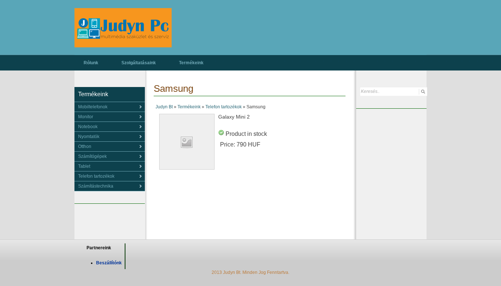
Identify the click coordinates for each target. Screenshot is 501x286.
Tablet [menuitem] (84, 166)
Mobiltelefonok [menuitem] (92, 106)
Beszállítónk (109, 262)
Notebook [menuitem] (88, 126)
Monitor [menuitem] (85, 116)
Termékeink (191, 62)
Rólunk (91, 62)
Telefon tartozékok (223, 106)
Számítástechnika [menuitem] (95, 186)
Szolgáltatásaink (138, 62)
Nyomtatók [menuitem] (88, 136)
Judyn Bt (164, 106)
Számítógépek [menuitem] (92, 156)
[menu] (109, 107)
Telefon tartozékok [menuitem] (96, 176)
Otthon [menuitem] (84, 146)
